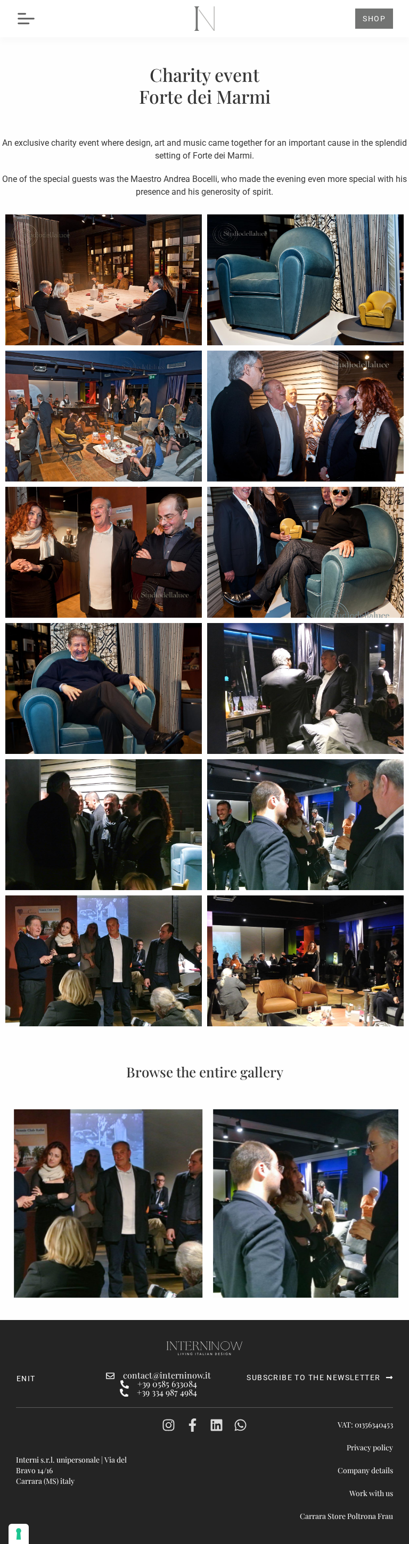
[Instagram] (168, 1425)
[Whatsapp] (240, 1425)
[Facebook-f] (192, 1425)
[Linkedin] (216, 1425)
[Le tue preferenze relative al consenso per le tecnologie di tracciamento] (19, 1534)
